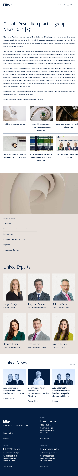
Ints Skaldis (34, 344)
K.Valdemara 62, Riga (11, 453)
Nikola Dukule (59, 344)
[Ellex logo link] (7, 5)
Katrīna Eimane (11, 344)
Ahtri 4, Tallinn (45, 425)
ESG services (8, 234)
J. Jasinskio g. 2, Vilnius (48, 453)
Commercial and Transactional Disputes (17, 229)
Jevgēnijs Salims (36, 304)
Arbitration (7, 224)
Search (62, 5)
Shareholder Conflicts (11, 250)
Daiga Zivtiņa (10, 304)
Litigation (6, 245)
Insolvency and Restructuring (14, 239)
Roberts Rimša (60, 304)
